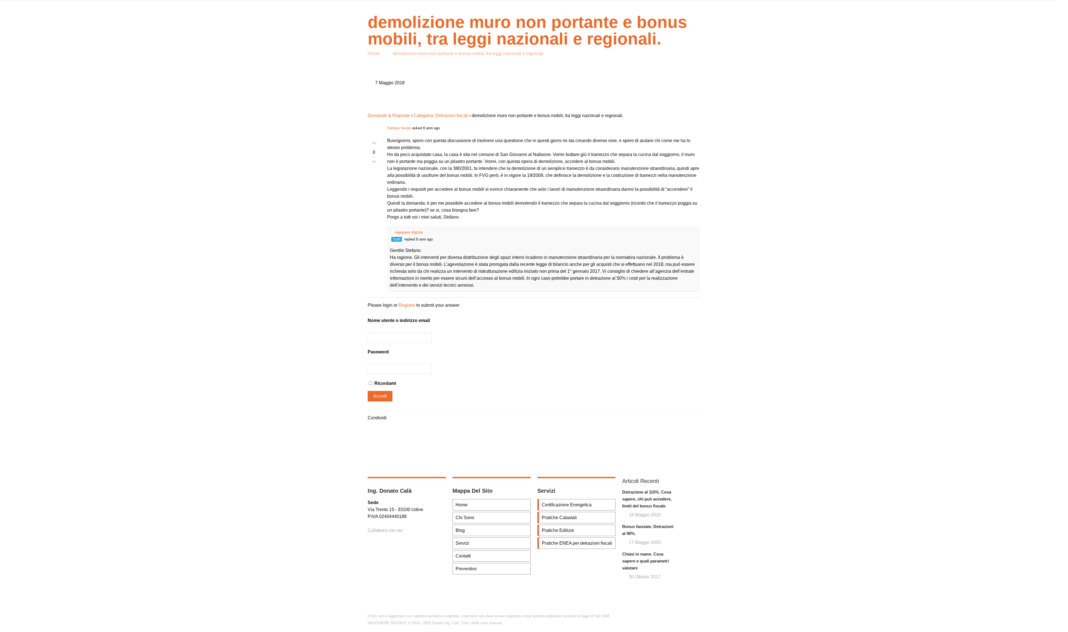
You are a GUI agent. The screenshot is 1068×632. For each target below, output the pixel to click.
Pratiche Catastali (559, 517)
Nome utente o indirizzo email (399, 320)
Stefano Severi (399, 128)
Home (374, 53)
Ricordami (384, 383)
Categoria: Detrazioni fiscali (441, 115)
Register (407, 305)
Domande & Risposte (389, 115)
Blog (460, 530)
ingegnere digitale (409, 232)
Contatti (463, 556)
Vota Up (374, 141)
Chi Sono (465, 517)
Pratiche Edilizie (558, 530)
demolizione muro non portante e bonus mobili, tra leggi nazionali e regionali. (468, 53)
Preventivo (466, 568)
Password (378, 352)
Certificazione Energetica (567, 504)
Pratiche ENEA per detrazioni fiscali (577, 543)
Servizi (462, 543)
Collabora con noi (385, 530)
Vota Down (374, 163)
